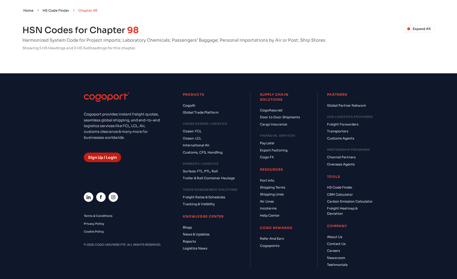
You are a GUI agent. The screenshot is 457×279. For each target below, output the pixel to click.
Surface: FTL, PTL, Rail (200, 171)
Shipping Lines (272, 194)
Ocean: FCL (192, 131)
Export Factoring (274, 150)
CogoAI (189, 106)
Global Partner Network (346, 106)
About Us (334, 237)
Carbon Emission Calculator (350, 201)
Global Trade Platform (201, 112)
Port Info (267, 181)
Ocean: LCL (192, 138)
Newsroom (336, 258)
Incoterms (268, 208)
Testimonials (337, 265)
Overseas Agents (341, 164)
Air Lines (267, 201)
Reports (189, 241)
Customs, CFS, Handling (203, 152)
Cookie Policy (94, 231)
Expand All (422, 29)
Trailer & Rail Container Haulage (209, 178)
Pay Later (267, 143)
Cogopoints (269, 246)
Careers (333, 251)
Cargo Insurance (273, 124)
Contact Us (336, 244)
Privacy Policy (94, 223)
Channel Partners (341, 157)
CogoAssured (271, 110)
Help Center (270, 216)
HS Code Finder (56, 10)
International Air (196, 145)
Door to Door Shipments (280, 117)
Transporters (337, 131)
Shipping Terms (272, 187)
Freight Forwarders (342, 124)
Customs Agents (340, 138)
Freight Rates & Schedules (204, 197)
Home (28, 10)
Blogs (187, 227)
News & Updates (196, 234)
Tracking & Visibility (199, 204)
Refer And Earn (272, 239)
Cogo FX (267, 157)
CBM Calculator (340, 195)
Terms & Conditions (98, 216)
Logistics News (195, 248)
